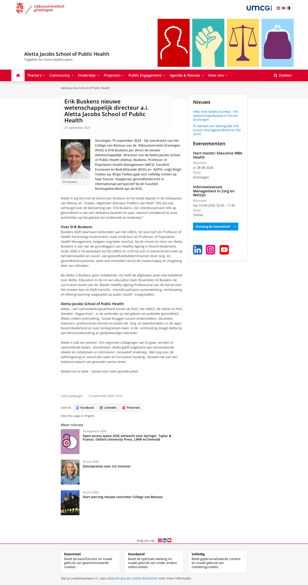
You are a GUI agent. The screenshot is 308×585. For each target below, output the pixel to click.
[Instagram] (210, 249)
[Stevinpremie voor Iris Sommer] (70, 472)
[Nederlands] (278, 8)
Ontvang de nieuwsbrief (213, 226)
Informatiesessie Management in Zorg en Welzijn (214, 191)
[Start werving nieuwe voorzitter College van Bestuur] (70, 502)
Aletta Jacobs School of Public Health (85, 88)
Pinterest (133, 408)
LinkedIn (110, 408)
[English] (283, 8)
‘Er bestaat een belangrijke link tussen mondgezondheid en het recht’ (217, 130)
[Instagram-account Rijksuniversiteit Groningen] (160, 540)
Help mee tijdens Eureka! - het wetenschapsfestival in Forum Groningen (215, 116)
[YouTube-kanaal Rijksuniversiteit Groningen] (169, 540)
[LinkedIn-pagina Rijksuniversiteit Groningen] (164, 540)
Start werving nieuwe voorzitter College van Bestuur (123, 497)
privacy (120, 578)
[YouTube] (224, 249)
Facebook (87, 408)
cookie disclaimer (144, 578)
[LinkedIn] (198, 249)
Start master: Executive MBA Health (217, 155)
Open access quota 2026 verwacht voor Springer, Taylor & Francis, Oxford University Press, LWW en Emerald (127, 437)
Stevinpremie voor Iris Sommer (107, 466)
